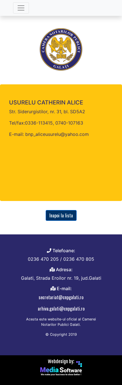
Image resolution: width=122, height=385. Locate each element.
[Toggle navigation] (21, 8)
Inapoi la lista (61, 215)
